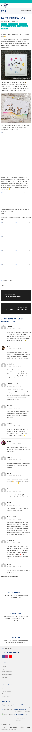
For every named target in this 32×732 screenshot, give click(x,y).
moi (8, 346)
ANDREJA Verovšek (13, 384)
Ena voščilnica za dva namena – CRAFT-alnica (21, 715)
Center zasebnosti (7, 671)
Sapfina (9, 423)
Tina (9, 21)
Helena (9, 405)
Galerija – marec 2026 (19, 709)
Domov (22, 10)
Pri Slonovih (4, 28)
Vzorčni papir (6, 696)
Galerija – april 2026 (19, 705)
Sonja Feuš (10, 540)
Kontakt (4, 680)
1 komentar (18, 720)
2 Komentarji (26, 707)
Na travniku (4, 26)
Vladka (9, 326)
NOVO (3, 688)
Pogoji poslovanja (7, 669)
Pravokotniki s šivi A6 (22, 26)
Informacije (5, 677)
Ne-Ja (9, 473)
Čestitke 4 (28, 10)
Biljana (9, 441)
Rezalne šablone (6, 691)
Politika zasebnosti (7, 674)
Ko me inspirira (23, 23)
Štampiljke (4, 694)
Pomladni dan (12, 26)
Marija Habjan (11, 516)
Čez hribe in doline (13, 23)
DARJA (9, 503)
